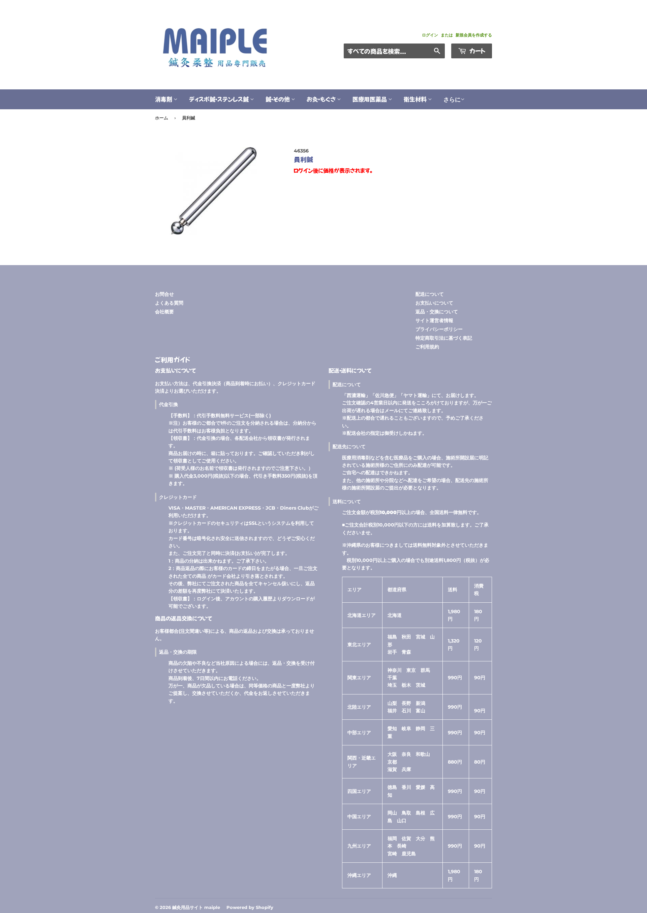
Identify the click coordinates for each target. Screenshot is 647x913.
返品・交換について (436, 312)
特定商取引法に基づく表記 (443, 338)
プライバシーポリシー (439, 329)
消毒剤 (164, 99)
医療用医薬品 (370, 99)
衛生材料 (416, 99)
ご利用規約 (427, 347)
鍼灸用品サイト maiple (196, 907)
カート (476, 50)
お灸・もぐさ (322, 99)
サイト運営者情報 (434, 320)
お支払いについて (434, 303)
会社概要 (164, 312)
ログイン (430, 34)
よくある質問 (169, 303)
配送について (429, 294)
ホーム (161, 117)
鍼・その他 (278, 99)
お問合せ (164, 294)
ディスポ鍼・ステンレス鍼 (219, 99)
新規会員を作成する (474, 34)
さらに (452, 99)
